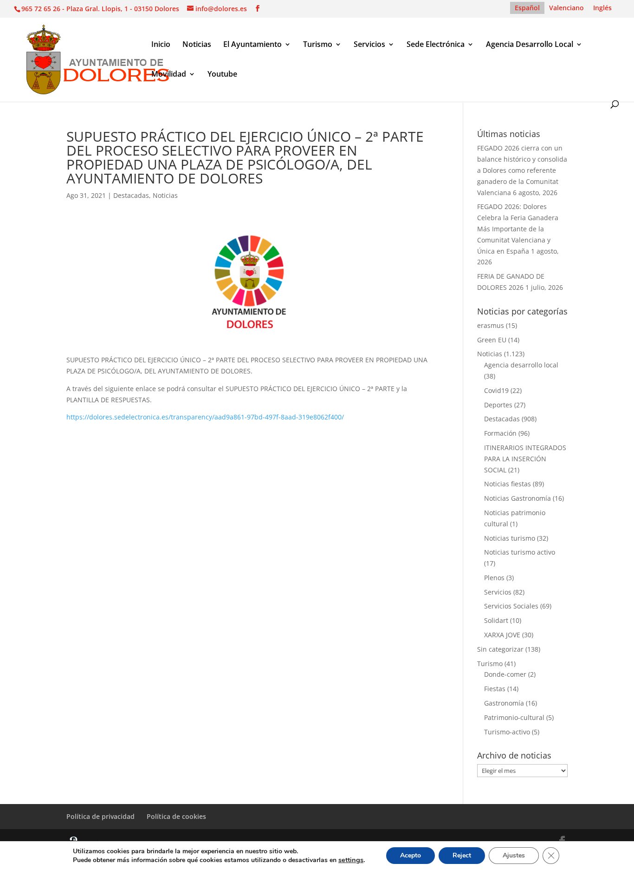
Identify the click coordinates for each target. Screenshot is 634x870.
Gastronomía (504, 703)
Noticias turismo (509, 538)
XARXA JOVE (502, 634)
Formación (500, 433)
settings (350, 860)
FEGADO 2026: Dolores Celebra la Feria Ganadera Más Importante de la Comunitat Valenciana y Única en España (517, 228)
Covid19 (496, 390)
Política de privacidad (100, 816)
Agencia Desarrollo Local (529, 45)
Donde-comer (505, 674)
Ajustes (514, 855)
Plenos (494, 577)
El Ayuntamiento (252, 45)
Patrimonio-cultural (514, 717)
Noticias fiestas (507, 483)
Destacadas (131, 195)
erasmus (490, 325)
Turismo (317, 45)
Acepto (410, 855)
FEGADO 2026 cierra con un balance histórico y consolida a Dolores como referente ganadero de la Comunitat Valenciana (522, 170)
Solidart (496, 620)
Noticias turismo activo (519, 552)
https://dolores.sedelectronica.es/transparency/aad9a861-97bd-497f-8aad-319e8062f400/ (205, 416)
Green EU (491, 339)
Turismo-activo (507, 731)
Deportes (498, 404)
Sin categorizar (500, 649)
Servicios (369, 45)
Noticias (196, 45)
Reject (462, 855)
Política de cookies (176, 816)
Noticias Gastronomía (517, 498)
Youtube (222, 75)
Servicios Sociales (511, 606)
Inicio (160, 45)
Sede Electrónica (436, 45)
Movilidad (168, 75)
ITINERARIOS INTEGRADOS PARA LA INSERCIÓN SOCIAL (525, 458)
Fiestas (494, 688)
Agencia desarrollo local (521, 364)
